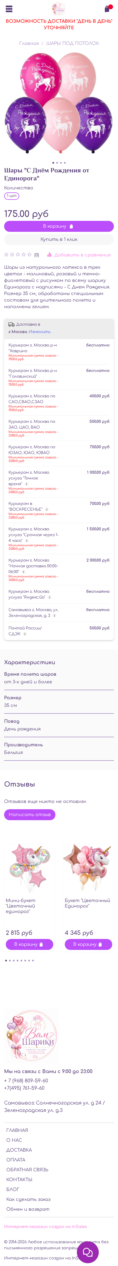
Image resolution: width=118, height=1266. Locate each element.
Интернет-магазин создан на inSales (45, 1226)
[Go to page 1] (6, 960)
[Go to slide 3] (61, 163)
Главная (29, 43)
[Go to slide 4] (65, 163)
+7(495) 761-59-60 (24, 1088)
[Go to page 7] (29, 960)
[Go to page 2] (10, 960)
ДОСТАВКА (19, 1150)
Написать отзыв (30, 814)
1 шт (11, 196)
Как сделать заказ (28, 1199)
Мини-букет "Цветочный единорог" (20, 906)
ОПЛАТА (15, 1160)
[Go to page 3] (14, 960)
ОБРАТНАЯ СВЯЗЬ (27, 1169)
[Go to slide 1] (53, 163)
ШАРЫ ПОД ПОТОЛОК (72, 43)
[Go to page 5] (21, 960)
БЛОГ (12, 1189)
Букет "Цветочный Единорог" (87, 903)
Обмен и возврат (27, 1209)
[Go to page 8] (33, 960)
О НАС (14, 1140)
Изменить (39, 332)
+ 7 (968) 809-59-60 (26, 1080)
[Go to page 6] (25, 960)
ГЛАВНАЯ (17, 1130)
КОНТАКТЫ (19, 1179)
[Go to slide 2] (57, 163)
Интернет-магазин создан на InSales (45, 1258)
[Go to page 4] (17, 960)
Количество (18, 188)
